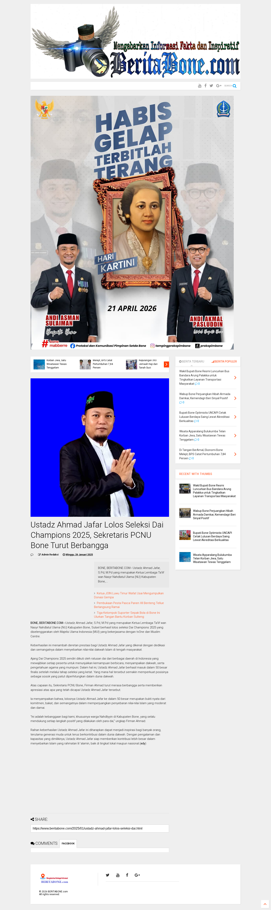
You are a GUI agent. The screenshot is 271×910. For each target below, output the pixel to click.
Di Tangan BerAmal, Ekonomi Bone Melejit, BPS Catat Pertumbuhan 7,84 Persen (103, 360)
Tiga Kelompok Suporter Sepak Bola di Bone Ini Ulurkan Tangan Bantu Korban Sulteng (127, 614)
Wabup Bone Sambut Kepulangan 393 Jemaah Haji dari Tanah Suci (150, 362)
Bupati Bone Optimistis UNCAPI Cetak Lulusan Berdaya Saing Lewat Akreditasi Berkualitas (212, 536)
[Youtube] (199, 85)
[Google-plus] (218, 85)
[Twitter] (211, 85)
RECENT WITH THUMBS (195, 474)
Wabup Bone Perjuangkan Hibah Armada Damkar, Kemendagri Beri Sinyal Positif (214, 514)
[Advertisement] (100, 782)
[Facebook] (205, 85)
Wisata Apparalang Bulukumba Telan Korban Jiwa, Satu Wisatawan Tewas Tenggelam (57, 360)
